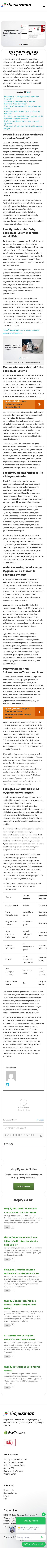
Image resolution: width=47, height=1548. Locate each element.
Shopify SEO (8, 1468)
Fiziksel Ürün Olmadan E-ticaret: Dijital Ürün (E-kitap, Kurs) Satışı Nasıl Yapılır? (21, 1241)
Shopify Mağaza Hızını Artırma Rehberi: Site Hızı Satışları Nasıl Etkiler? (20, 1304)
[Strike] (13, 1135)
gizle (28, 92)
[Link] (27, 1135)
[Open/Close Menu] (44, 6)
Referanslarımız (10, 1493)
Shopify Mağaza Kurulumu (15, 1459)
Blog (5, 1499)
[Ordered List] (16, 1135)
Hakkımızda (8, 1490)
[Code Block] (24, 1135)
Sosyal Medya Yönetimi (13, 1471)
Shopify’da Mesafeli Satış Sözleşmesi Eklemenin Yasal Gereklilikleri (19, 102)
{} (30, 1135)
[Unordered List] (18, 1135)
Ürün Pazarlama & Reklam (14, 1465)
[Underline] (10, 1135)
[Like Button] (7, 1227)
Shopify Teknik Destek (13, 1462)
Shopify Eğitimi (9, 1474)
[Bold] (5, 1135)
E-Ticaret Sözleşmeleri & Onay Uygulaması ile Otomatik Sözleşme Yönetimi (23, 117)
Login (41, 1120)
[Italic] (8, 1135)
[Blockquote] (21, 1135)
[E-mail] (7, 1085)
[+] (32, 1135)
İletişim (6, 1496)
